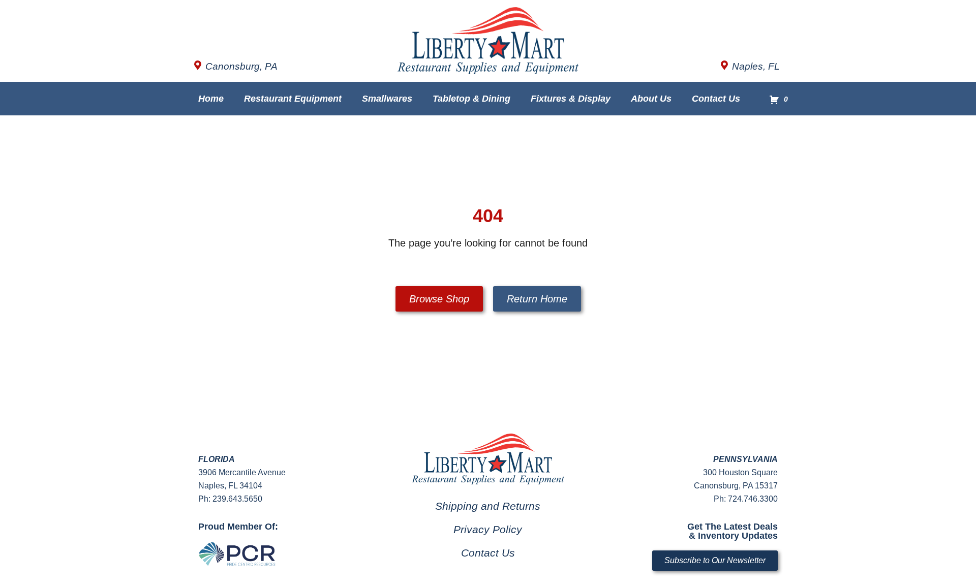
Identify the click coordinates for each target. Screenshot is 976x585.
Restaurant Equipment (293, 99)
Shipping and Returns (487, 506)
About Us (651, 99)
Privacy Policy (487, 529)
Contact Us (716, 99)
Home (211, 99)
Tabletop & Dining (471, 99)
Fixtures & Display (571, 99)
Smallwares (387, 99)
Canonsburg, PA (241, 66)
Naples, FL (756, 66)
